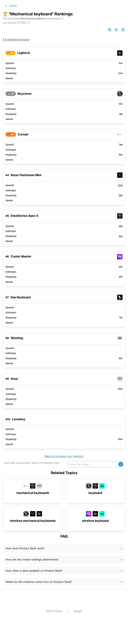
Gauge (78, 611)
